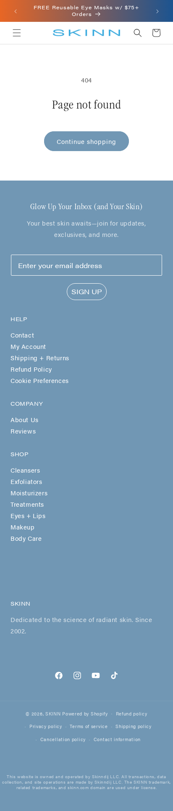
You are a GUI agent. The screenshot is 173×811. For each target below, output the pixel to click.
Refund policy (131, 713)
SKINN (53, 713)
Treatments (27, 504)
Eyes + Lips (28, 515)
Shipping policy (133, 726)
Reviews (23, 430)
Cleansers (25, 469)
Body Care (26, 538)
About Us (24, 419)
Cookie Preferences (39, 380)
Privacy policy (45, 726)
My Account (28, 346)
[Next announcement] (157, 11)
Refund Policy (31, 368)
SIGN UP (86, 291)
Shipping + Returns (39, 357)
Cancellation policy (63, 739)
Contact (22, 334)
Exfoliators (26, 481)
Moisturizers (28, 492)
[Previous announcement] (15, 11)
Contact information (117, 739)
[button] (17, 33)
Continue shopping (86, 141)
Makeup (22, 526)
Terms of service (88, 726)
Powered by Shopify (85, 713)
